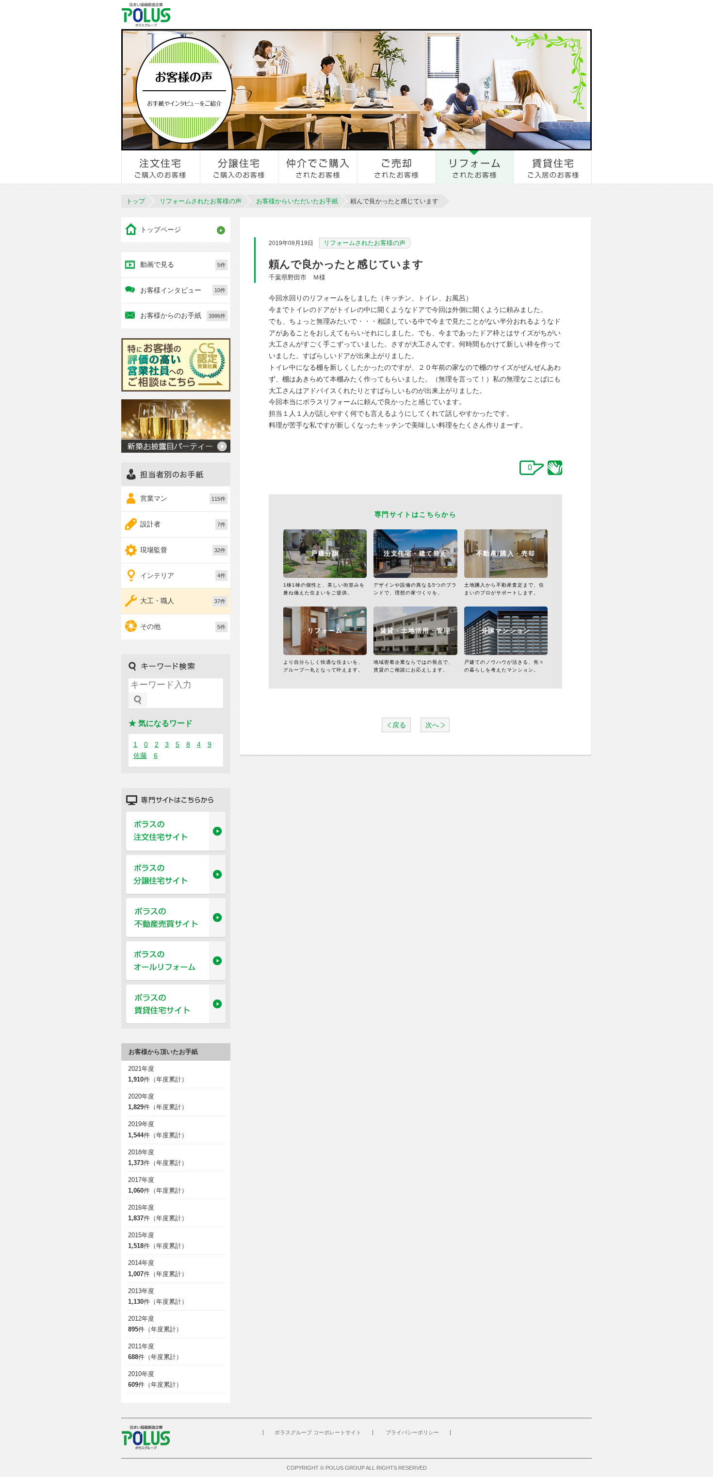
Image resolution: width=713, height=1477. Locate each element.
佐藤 (140, 755)
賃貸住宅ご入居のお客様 (552, 166)
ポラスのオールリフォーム (176, 961)
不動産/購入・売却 (505, 553)
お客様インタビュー (183, 290)
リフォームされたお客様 (475, 166)
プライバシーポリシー (412, 1432)
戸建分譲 (325, 553)
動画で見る (183, 264)
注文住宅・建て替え (415, 553)
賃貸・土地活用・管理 (415, 630)
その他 (183, 626)
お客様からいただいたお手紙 (297, 201)
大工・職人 (183, 601)
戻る (399, 725)
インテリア (183, 575)
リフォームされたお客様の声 (201, 201)
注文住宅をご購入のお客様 (161, 166)
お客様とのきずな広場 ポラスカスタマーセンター (255, 14)
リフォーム (325, 630)
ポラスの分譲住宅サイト (176, 875)
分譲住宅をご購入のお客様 (239, 166)
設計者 (183, 524)
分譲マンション (506, 630)
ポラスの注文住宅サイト (176, 832)
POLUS (145, 1437)
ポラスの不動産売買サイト (176, 918)
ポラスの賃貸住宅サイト (176, 1004)
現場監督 (183, 550)
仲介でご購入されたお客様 (318, 166)
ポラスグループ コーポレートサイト (318, 1432)
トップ (135, 201)
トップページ (160, 229)
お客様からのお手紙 (183, 315)
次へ (432, 725)
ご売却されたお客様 (396, 166)
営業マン (183, 498)
